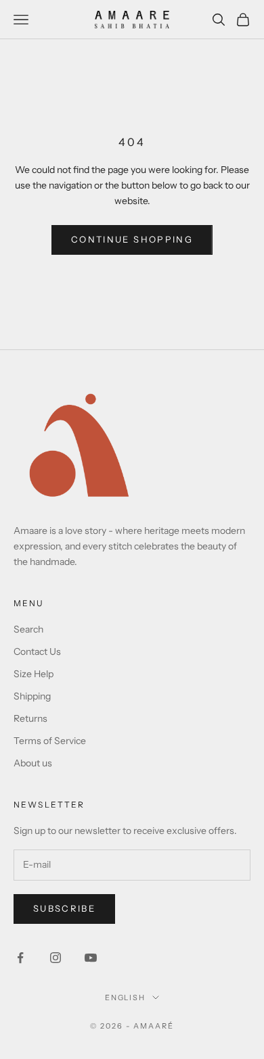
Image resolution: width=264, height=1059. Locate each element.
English (125, 997)
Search (28, 629)
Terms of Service (50, 741)
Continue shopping (132, 239)
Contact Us (37, 651)
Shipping (32, 696)
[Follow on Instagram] (55, 957)
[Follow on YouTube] (90, 957)
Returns (30, 718)
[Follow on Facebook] (20, 957)
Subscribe (64, 908)
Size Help (33, 674)
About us (33, 763)
